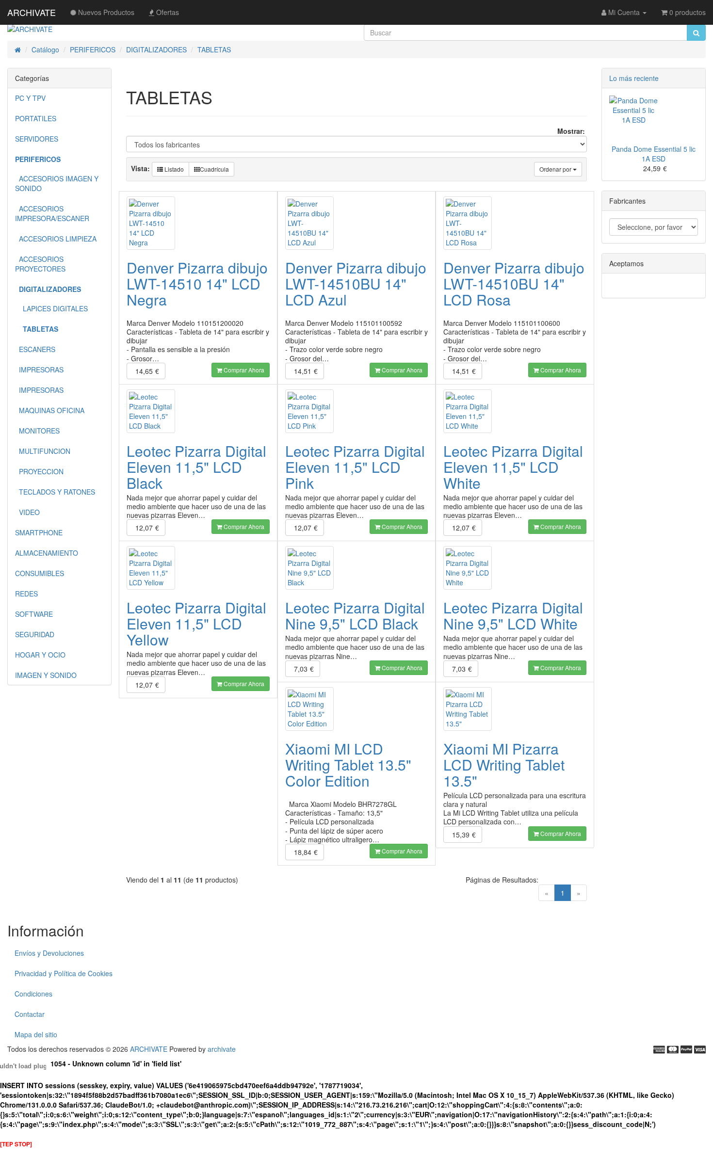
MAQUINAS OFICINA (49, 410)
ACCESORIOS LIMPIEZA (56, 238)
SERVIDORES (36, 139)
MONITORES (37, 430)
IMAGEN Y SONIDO (46, 675)
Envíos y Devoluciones (49, 953)
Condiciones (33, 993)
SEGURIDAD (34, 634)
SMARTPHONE (39, 532)
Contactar (30, 1014)
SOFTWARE (34, 614)
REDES (26, 593)
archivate (222, 1049)
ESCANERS (35, 349)
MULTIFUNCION (42, 451)
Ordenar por (556, 169)
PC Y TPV (30, 98)
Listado (173, 169)
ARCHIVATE (31, 12)
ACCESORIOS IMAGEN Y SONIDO (56, 183)
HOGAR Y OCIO (40, 654)
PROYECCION (39, 471)
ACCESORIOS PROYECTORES (40, 263)
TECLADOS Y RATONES (55, 492)
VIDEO (27, 512)
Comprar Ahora (243, 370)
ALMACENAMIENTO (46, 553)
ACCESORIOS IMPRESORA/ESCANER (52, 213)
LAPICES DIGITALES (51, 308)
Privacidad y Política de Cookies (64, 973)
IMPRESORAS (39, 369)
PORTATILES (35, 118)
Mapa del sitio (36, 1034)
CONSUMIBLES (39, 573)
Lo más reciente (634, 78)
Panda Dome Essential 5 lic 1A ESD (654, 153)
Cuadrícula (214, 169)
